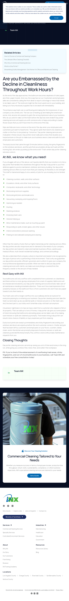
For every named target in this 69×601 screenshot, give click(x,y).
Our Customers (8, 556)
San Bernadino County (54, 576)
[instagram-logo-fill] (8, 506)
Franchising (6, 559)
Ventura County (8, 579)
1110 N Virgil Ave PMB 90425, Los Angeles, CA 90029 (39, 590)
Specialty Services (9, 533)
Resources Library (42, 549)
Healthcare (39, 533)
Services (6, 525)
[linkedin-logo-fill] (12, 506)
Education (39, 536)
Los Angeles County (9, 576)
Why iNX (5, 549)
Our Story (6, 552)
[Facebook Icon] (4, 506)
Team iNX (14, 30)
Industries (40, 525)
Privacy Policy (59, 590)
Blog (37, 552)
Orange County (24, 576)
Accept (56, 18)
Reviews (5, 563)
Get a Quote (7, 511)
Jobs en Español (30, 511)
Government (40, 540)
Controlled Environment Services (13, 536)
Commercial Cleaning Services (13, 529)
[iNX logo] (11, 498)
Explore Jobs (18, 511)
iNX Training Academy (10, 567)
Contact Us (42, 511)
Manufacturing (41, 529)
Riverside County (37, 576)
